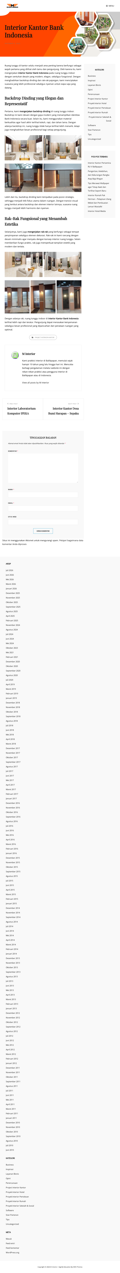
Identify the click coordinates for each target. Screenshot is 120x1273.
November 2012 (13, 1017)
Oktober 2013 (12, 967)
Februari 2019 (12, 693)
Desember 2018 (13, 702)
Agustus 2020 (12, 675)
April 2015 (10, 890)
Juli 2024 (9, 634)
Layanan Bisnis (94, 85)
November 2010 (13, 1127)
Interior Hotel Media (97, 211)
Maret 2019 (11, 689)
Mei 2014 (10, 935)
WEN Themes (77, 1267)
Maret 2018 (11, 743)
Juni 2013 (10, 985)
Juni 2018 (10, 730)
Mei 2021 (10, 652)
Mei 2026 (10, 579)
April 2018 (10, 739)
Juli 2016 (9, 826)
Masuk (9, 1239)
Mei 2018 (10, 734)
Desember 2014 (13, 908)
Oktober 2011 (12, 1077)
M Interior (53, 1267)
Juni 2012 (10, 1040)
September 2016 (13, 817)
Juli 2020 (9, 680)
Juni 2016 (10, 830)
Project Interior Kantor (44, 337)
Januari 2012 (11, 1063)
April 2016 (10, 839)
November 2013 (13, 963)
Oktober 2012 (12, 1022)
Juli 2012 (9, 1036)
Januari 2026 (11, 588)
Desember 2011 (13, 1068)
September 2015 (13, 871)
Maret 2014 (11, 944)
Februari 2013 (12, 1004)
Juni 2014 (10, 931)
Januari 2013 (11, 1008)
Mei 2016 (10, 835)
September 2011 (13, 1081)
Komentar (13, 451)
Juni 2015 (10, 885)
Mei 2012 (10, 1045)
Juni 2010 (10, 1150)
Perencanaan (94, 94)
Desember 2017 (13, 748)
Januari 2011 (11, 1118)
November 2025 (13, 597)
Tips (90, 134)
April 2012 (10, 1049)
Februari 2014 (12, 949)
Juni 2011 (10, 1095)
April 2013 (10, 995)
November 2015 (13, 862)
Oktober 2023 (12, 648)
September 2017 (13, 762)
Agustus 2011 (12, 1086)
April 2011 (10, 1104)
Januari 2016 (11, 853)
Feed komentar (12, 1248)
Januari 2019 (11, 698)
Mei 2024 (10, 643)
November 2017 (13, 753)
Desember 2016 (13, 803)
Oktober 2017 (12, 757)
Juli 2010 (9, 1145)
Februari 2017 (12, 794)
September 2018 (13, 716)
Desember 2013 (13, 958)
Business (92, 76)
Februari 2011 (12, 1113)
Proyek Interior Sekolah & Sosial (100, 119)
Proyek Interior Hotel (97, 103)
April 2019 (10, 684)
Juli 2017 (9, 771)
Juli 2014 (9, 926)
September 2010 (13, 1136)
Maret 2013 (11, 999)
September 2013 (13, 972)
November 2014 (13, 912)
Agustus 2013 (12, 976)
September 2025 (13, 607)
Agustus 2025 (12, 611)
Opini (90, 89)
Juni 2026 (10, 575)
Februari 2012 (12, 1058)
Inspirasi (91, 80)
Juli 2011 (9, 1090)
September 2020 (13, 670)
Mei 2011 (10, 1099)
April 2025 (10, 616)
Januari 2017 (11, 798)
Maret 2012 (11, 1054)
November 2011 (13, 1072)
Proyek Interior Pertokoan (99, 108)
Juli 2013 (9, 981)
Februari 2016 (12, 848)
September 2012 (13, 1026)
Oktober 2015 (12, 867)
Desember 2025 (13, 593)
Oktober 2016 (12, 812)
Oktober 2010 (12, 1131)
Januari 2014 (11, 953)
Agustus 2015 (12, 876)
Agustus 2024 (12, 629)
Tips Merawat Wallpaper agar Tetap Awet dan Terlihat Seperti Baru (98, 187)
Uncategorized (94, 139)
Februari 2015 (12, 899)
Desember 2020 (13, 661)
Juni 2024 (10, 638)
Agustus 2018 (12, 721)
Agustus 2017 (12, 766)
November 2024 (13, 625)
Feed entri (10, 1243)
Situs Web (12, 517)
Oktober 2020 (12, 666)
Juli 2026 (9, 570)
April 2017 (10, 785)
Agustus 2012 (12, 1031)
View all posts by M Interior (35, 382)
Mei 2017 (10, 780)
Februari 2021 (12, 657)
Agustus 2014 (12, 921)
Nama (11, 489)
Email (11, 503)
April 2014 (10, 940)
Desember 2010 (13, 1122)
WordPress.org (12, 1252)
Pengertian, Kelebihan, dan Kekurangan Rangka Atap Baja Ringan (98, 175)
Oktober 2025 (12, 602)
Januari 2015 (11, 903)
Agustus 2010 (12, 1141)
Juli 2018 (9, 725)
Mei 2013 (10, 990)
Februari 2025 (12, 620)
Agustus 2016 (12, 821)
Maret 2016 (11, 844)
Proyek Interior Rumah (98, 112)
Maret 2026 (11, 584)
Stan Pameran (94, 130)
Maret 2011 (11, 1109)
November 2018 (13, 707)
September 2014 (13, 917)
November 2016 (13, 807)
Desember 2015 (13, 858)
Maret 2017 (11, 789)
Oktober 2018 (12, 712)
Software (92, 125)
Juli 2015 (9, 880)
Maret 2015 (11, 894)
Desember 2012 (13, 1013)
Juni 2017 (10, 775)
